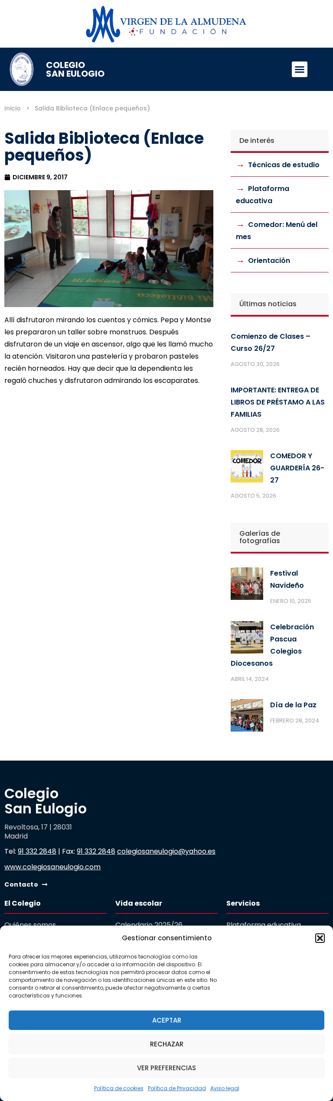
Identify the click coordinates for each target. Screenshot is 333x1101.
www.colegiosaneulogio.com (52, 867)
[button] (320, 938)
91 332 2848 (37, 851)
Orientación (269, 261)
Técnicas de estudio (284, 165)
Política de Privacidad (177, 1088)
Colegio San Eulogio (75, 69)
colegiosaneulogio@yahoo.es (166, 851)
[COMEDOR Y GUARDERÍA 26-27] (247, 468)
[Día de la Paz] (247, 717)
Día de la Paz (293, 705)
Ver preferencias (166, 1067)
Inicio (12, 108)
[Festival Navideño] (247, 585)
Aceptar (166, 1020)
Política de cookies (119, 1088)
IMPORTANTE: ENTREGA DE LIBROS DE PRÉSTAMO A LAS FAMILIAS (278, 402)
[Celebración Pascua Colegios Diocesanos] (247, 639)
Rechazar (166, 1044)
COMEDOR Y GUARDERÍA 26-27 (297, 468)
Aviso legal (224, 1088)
